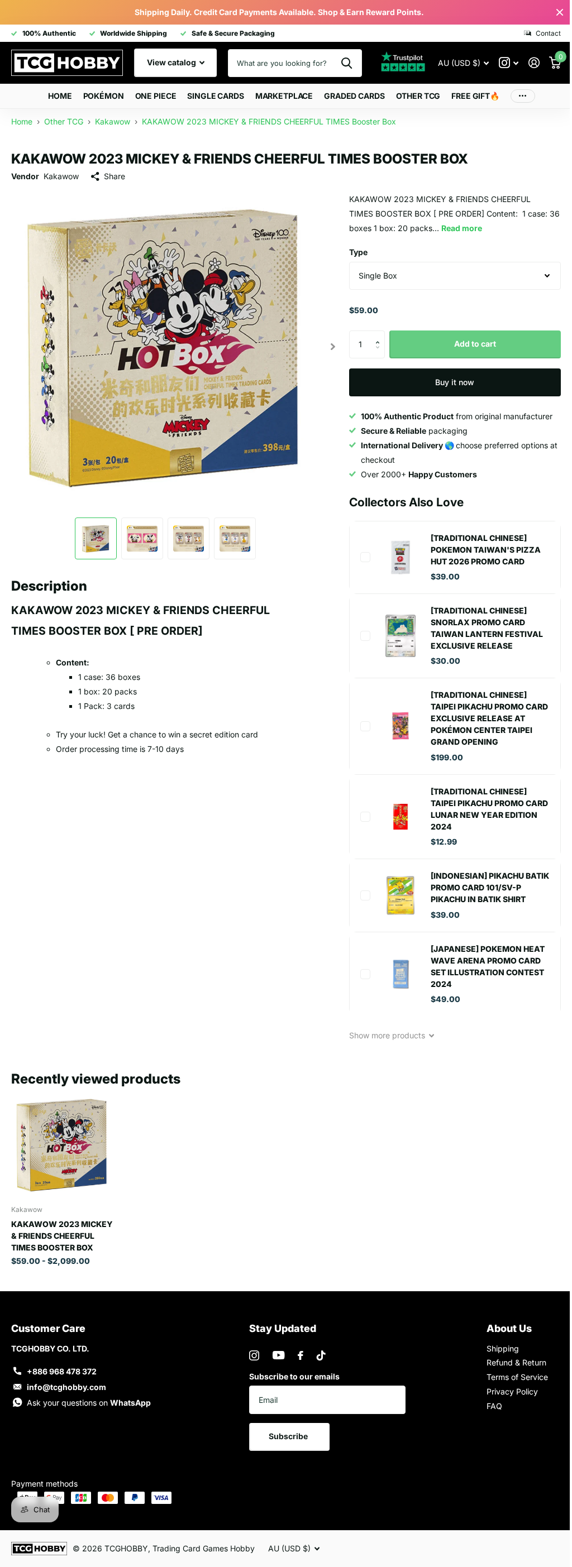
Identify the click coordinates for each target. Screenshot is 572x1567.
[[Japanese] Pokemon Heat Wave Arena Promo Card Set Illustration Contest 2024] (400, 974)
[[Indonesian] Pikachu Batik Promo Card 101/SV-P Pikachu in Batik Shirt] (400, 895)
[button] (380, 334)
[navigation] (96, 538)
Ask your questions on (89, 1402)
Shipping (503, 1348)
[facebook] (300, 1355)
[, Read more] (508, 62)
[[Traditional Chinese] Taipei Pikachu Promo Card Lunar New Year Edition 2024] (400, 817)
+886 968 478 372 (62, 1371)
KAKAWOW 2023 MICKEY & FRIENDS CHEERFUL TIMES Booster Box (62, 1235)
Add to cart (475, 343)
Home (60, 95)
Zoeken (346, 63)
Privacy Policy (512, 1391)
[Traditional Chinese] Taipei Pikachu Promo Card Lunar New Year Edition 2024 (489, 809)
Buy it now (454, 382)
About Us (509, 1328)
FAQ (494, 1406)
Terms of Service (517, 1377)
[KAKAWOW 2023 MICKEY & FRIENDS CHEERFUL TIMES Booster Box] (62, 1145)
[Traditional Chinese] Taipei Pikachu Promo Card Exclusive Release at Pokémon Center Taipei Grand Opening (489, 718)
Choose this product (365, 557)
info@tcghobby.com (66, 1387)
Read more (461, 228)
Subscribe (289, 1436)
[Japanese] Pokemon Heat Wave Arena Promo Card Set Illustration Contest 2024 (488, 966)
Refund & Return (516, 1362)
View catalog (172, 62)
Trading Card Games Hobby (203, 1548)
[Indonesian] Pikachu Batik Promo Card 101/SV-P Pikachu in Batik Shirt (490, 887)
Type (358, 252)
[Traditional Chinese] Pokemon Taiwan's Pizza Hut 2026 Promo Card (486, 549)
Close (559, 12)
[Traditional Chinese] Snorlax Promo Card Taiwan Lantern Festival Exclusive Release (487, 628)
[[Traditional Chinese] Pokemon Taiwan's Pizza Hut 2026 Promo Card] (400, 557)
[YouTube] (278, 1355)
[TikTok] (321, 1355)
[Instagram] (254, 1355)
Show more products (388, 1035)
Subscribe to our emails (294, 1376)
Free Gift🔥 (475, 95)
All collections (103, 96)
